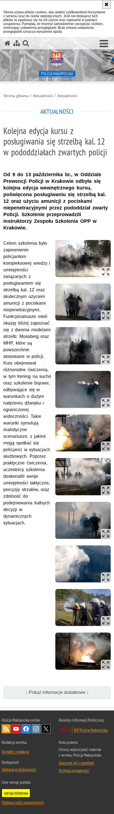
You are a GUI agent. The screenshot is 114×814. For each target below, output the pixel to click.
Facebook (26, 728)
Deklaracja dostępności (19, 769)
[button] (104, 44)
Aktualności (43, 95)
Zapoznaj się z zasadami (76, 762)
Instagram (36, 728)
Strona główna (15, 95)
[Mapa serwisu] (16, 43)
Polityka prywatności (74, 770)
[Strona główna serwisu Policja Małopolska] (7, 43)
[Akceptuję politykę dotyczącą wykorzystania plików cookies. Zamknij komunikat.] (106, 4)
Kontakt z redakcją (15, 751)
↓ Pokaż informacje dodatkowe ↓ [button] (57, 692)
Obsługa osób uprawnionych (23, 802)
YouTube (16, 728)
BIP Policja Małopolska (91, 730)
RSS (6, 728)
